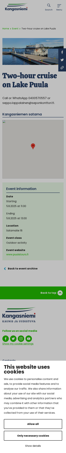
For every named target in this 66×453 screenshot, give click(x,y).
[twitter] (13, 338)
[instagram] (21, 338)
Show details (33, 446)
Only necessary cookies (33, 436)
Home (5, 28)
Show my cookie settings (17, 344)
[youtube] (28, 338)
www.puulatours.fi (17, 254)
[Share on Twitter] (62, 60)
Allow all (33, 424)
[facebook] (5, 338)
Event (15, 28)
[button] (33, 146)
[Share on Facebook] (62, 52)
